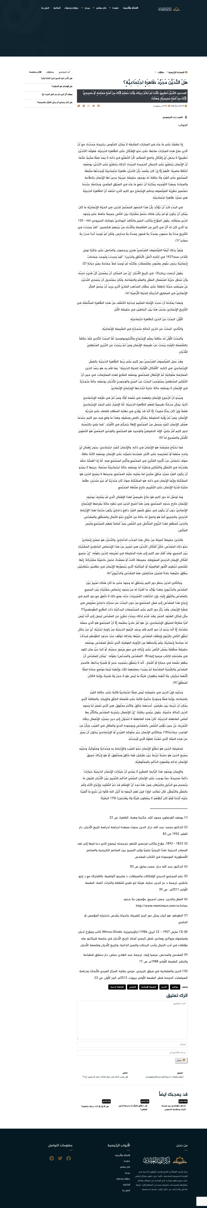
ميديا (87, 8)
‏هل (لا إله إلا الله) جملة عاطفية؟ (95, 1106)
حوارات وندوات (71, 8)
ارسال (179, 1060)
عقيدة (116, 8)
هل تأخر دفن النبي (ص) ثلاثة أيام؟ (56, 78)
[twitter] (60, 1158)
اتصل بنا (45, 8)
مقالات (161, 72)
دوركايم (175, 987)
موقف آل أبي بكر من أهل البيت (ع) (57, 94)
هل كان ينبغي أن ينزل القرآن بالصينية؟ (54, 102)
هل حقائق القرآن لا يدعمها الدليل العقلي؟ (133, 1107)
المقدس (132, 987)
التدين (164, 987)
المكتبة (56, 8)
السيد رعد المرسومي (172, 117)
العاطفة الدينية (117, 987)
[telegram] (51, 1158)
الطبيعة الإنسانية (148, 987)
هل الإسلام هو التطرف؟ (62, 86)
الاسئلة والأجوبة (130, 8)
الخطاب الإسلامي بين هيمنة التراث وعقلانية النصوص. (174, 1107)
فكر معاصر (101, 8)
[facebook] (68, 1158)
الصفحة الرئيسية (176, 72)
